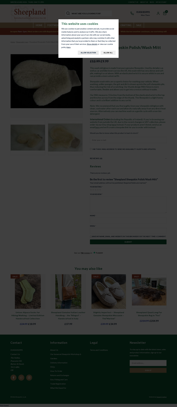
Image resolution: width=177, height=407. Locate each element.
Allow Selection (88, 53)
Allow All (108, 53)
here (68, 47)
